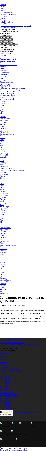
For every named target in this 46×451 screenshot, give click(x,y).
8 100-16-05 (5, 84)
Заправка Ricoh (5, 402)
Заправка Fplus (5, 387)
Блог (1, 8)
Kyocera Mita (4, 120)
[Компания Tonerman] (8, 28)
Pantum (2, 124)
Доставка (3, 16)
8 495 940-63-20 (18, 339)
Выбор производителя (8, 30)
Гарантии (3, 7)
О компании (4, 1)
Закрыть (3, 450)
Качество (3, 3)
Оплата (2, 10)
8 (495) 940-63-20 (6, 170)
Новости (3, 5)
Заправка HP (4, 389)
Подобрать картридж (7, 51)
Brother (2, 103)
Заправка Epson (5, 385)
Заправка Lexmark (6, 398)
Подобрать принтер (6, 41)
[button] (7, 99)
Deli (1, 107)
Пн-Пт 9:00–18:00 (7, 22)
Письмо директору (7, 82)
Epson (2, 109)
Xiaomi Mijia (4, 132)
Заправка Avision (6, 377)
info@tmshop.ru (7, 24)
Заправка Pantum (6, 400)
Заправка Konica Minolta (9, 395)
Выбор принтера (6, 37)
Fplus (2, 111)
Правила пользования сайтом (11, 369)
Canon (2, 105)
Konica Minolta (5, 119)
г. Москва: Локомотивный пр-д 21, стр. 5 (16, 26)
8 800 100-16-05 (5, 339)
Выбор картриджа (6, 47)
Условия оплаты (6, 12)
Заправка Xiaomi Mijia (8, 408)
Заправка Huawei (6, 391)
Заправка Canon (6, 381)
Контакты (3, 20)
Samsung (3, 128)
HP (1, 113)
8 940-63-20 (6, 86)
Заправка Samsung (6, 404)
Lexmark (3, 122)
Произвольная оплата (8, 14)
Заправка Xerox (5, 406)
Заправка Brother (6, 379)
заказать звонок (18, 170)
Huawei (2, 115)
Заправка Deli (5, 383)
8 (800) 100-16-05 (6, 168)
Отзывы (3, 18)
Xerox (2, 130)
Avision (2, 101)
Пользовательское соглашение (11, 371)
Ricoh (2, 126)
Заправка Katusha (6, 393)
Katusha (3, 117)
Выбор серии (5, 33)
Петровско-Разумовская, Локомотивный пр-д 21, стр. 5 (20, 341)
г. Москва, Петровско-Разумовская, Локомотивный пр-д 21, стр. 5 (13, 89)
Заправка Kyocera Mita (8, 397)
